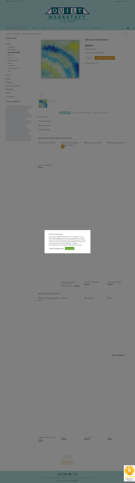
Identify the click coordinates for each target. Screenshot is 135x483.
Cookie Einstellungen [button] (56, 248)
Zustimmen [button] (69, 248)
